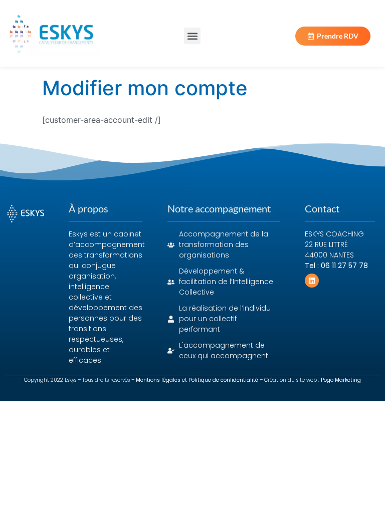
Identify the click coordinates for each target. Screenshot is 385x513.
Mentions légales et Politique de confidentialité (197, 380)
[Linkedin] (312, 281)
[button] (192, 36)
